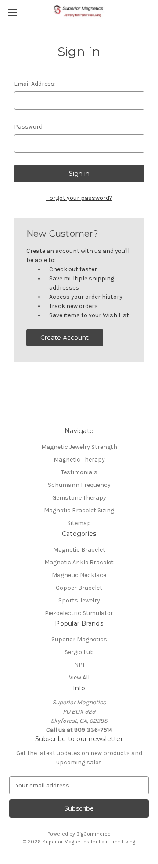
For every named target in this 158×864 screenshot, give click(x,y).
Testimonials (79, 472)
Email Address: (35, 83)
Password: (29, 126)
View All (79, 677)
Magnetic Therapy (79, 459)
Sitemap (79, 523)
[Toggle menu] (12, 12)
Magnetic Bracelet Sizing (79, 510)
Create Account (64, 338)
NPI (79, 664)
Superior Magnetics (79, 639)
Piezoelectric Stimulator (79, 613)
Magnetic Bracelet (79, 549)
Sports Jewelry (79, 600)
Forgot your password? (79, 198)
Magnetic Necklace (79, 575)
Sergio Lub (79, 652)
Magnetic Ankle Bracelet (79, 562)
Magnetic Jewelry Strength (79, 447)
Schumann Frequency (79, 485)
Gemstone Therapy (79, 497)
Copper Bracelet (79, 587)
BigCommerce (93, 834)
